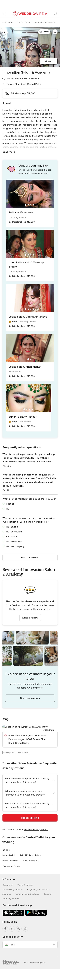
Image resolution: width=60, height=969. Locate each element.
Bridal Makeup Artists (30, 855)
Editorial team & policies (27, 894)
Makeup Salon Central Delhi (15, 752)
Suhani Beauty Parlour (22, 416)
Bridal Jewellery (10, 860)
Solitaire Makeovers (21, 212)
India (12, 944)
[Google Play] (36, 915)
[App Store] (13, 915)
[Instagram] (25, 929)
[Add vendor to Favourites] (55, 31)
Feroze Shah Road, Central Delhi (24, 84)
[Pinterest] (19, 929)
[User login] (55, 14)
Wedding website (10, 898)
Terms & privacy (25, 885)
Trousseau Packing (11, 866)
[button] (30, 602)
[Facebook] (5, 929)
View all (48, 61)
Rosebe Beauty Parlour (36, 829)
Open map (48, 729)
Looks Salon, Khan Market (25, 366)
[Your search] (4, 31)
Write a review (30, 617)
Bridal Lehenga (29, 860)
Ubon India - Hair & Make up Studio (26, 264)
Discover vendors (30, 698)
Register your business (38, 889)
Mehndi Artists (9, 855)
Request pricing (30, 817)
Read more (8, 151)
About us (6, 894)
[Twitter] (12, 929)
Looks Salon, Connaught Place (28, 316)
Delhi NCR (7, 22)
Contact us (7, 885)
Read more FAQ (30, 557)
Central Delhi (23, 22)
